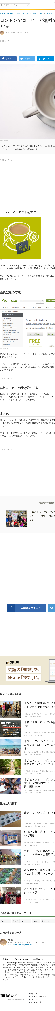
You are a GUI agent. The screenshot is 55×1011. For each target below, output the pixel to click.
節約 (16, 921)
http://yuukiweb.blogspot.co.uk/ (20, 945)
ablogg (19, 999)
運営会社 (33, 994)
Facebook (34, 999)
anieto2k (5, 140)
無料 (36, 921)
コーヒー (26, 921)
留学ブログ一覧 (36, 1002)
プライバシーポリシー (38, 997)
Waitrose (5, 260)
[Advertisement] (27, 68)
